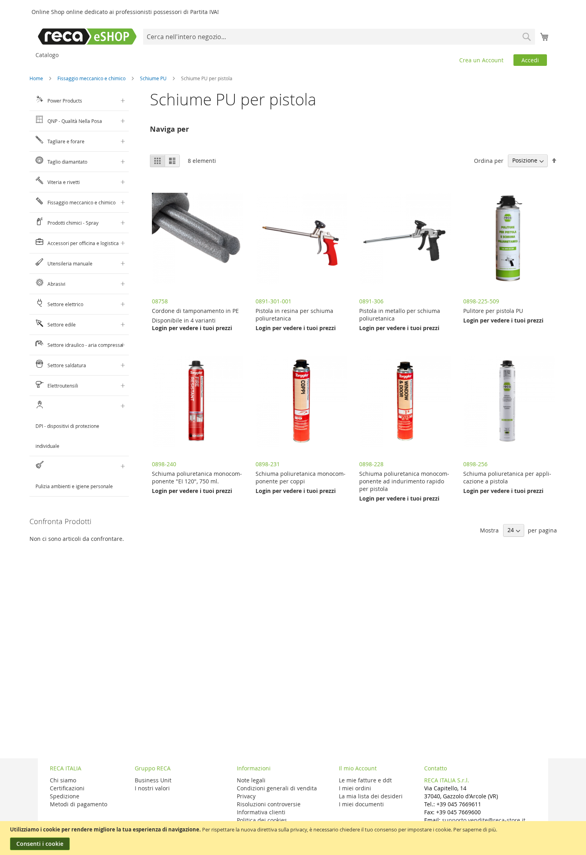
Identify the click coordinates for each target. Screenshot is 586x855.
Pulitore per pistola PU (493, 311)
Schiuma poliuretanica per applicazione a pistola (507, 477)
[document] (294, 838)
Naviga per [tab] (169, 129)
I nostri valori (152, 788)
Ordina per (488, 160)
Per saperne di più (474, 829)
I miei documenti (361, 804)
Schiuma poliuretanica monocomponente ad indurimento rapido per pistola (404, 481)
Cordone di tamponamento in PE (195, 311)
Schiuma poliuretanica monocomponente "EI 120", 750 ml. (197, 477)
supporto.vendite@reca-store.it (483, 820)
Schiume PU (154, 78)
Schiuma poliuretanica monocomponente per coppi (301, 477)
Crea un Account (481, 60)
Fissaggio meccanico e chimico (92, 78)
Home (36, 78)
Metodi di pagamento (78, 804)
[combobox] (339, 37)
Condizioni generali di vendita (277, 788)
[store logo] (87, 36)
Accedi (530, 60)
